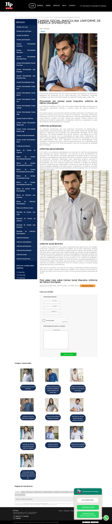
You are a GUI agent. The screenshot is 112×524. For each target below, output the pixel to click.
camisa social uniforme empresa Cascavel (53, 417)
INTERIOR (56, 492)
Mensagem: (57, 330)
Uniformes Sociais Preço (23, 259)
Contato (72, 5)
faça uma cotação (87, 286)
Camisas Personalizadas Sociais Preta (26, 113)
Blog (64, 5)
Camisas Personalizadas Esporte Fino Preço (26, 64)
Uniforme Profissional (23, 237)
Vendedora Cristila (88, 507)
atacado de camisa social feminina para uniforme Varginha (28, 446)
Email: (55, 306)
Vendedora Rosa (88, 514)
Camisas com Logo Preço (24, 31)
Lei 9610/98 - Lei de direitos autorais (49, 504)
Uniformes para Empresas (24, 246)
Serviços (56, 5)
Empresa (40, 5)
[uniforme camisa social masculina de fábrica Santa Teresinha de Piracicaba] (52, 375)
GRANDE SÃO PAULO (48, 492)
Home (32, 6)
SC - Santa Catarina (20, 494)
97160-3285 (94, 6)
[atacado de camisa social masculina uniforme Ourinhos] (77, 405)
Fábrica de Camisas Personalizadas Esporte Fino (26, 164)
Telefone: (54, 311)
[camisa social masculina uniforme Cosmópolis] (77, 433)
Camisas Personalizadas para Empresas (26, 70)
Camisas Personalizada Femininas (26, 45)
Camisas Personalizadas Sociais (25, 82)
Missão (48, 5)
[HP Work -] (16, 5)
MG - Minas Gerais (64, 492)
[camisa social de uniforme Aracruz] (52, 433)
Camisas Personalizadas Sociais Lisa (26, 100)
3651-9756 (85, 6)
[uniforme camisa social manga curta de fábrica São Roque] (77, 375)
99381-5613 (103, 6)
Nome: (55, 300)
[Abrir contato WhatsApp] (106, 517)
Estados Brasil (37, 492)
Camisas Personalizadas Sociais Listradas (26, 107)
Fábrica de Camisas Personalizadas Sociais (26, 177)
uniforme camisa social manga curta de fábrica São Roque (78, 388)
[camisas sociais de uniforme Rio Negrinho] (27, 405)
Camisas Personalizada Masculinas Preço (26, 58)
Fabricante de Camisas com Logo (26, 213)
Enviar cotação (68, 354)
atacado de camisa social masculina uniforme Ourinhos (78, 418)
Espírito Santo (29, 492)
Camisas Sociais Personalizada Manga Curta (26, 124)
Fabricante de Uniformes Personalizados (26, 232)
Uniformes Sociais (22, 254)
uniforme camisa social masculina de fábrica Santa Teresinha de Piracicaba (53, 389)
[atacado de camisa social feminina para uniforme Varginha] (27, 433)
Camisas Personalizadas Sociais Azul (26, 87)
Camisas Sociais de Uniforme (25, 118)
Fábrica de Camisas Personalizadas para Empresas (26, 170)
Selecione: (17, 492)
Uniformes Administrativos (24, 242)
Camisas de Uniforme (23, 35)
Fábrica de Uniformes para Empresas (26, 196)
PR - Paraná (73, 492)
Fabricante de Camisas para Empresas (26, 226)
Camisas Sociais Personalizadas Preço (26, 141)
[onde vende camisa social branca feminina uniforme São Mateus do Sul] (27, 460)
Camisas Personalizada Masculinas (26, 51)
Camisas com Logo (22, 27)
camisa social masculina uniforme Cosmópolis (78, 445)
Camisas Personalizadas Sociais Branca (26, 94)
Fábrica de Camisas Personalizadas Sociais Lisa (26, 183)
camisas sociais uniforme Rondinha (28, 387)
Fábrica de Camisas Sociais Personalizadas (26, 190)
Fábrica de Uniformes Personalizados (26, 202)
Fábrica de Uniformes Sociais (25, 208)
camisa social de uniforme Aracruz (53, 445)
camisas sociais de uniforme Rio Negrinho (28, 417)
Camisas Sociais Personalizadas (25, 135)
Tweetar (43, 31)
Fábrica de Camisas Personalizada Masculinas (26, 158)
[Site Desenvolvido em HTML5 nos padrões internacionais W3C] (86, 522)
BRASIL (23, 492)
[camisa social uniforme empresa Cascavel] (52, 405)
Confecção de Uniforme (23, 146)
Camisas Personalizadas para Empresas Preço (26, 77)
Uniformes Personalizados (24, 250)
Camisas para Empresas (23, 39)
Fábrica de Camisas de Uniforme (26, 151)
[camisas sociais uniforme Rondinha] (27, 375)
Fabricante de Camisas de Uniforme (26, 219)
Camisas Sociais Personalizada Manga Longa (26, 130)
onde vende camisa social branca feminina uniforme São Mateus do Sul (28, 475)
